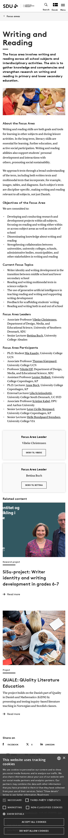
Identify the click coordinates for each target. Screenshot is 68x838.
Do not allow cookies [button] (34, 830)
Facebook (13, 744)
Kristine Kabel (41, 401)
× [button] (64, 758)
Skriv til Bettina (34, 485)
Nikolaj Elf (26, 369)
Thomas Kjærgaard (44, 361)
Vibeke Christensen (44, 319)
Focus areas (13, 16)
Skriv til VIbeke (34, 452)
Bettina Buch (35, 335)
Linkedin (50, 744)
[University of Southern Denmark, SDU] (10, 6)
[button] (4, 800)
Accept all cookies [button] (34, 821)
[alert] (34, 796)
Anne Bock (32, 385)
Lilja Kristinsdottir (41, 393)
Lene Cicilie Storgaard (40, 409)
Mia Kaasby (32, 353)
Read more (43, 794)
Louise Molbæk (41, 377)
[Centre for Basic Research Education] (28, 6)
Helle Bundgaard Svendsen (43, 417)
